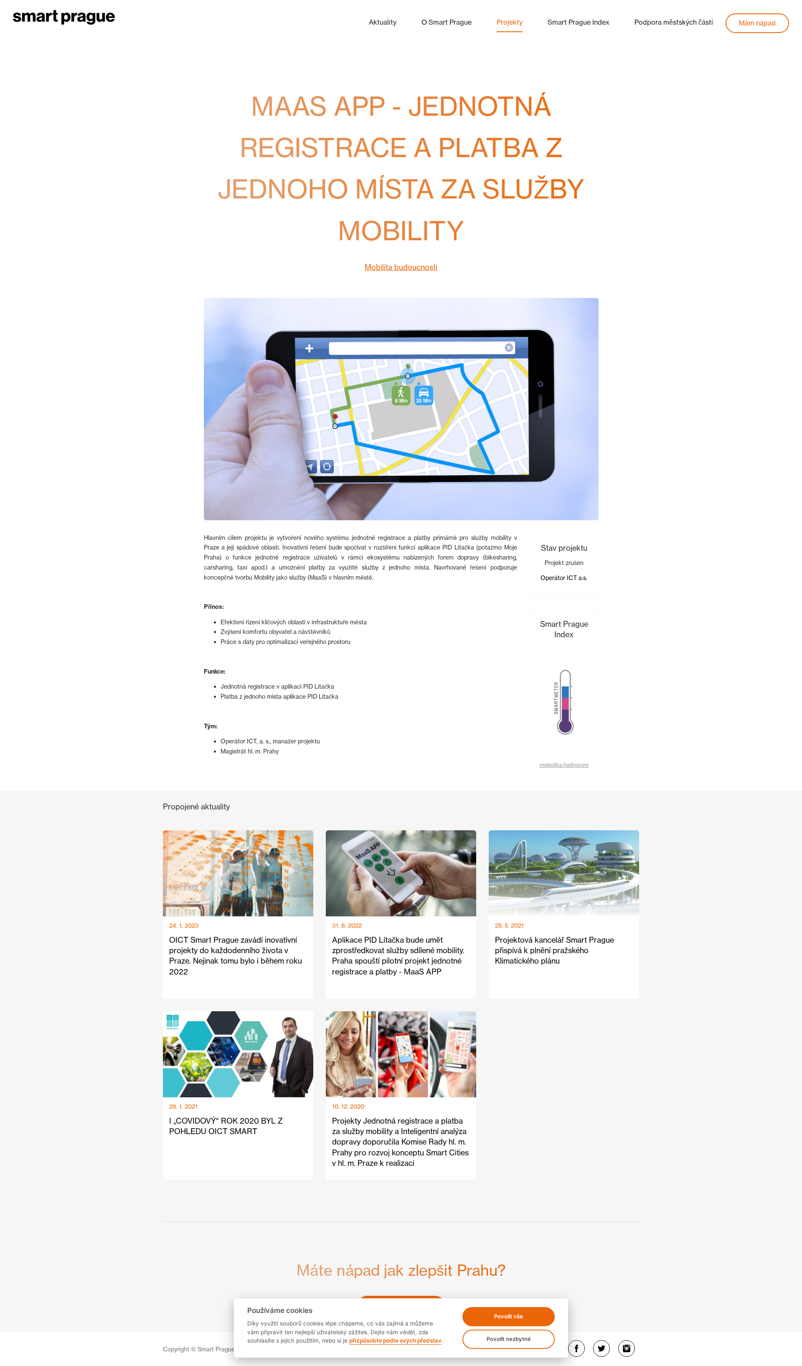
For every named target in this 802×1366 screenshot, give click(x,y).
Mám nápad (757, 23)
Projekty (510, 22)
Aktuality (382, 22)
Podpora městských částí (673, 22)
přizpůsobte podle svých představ (395, 1340)
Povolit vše (508, 1316)
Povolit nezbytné (509, 1338)
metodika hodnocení (564, 765)
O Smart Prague (446, 22)
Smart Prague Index (578, 22)
